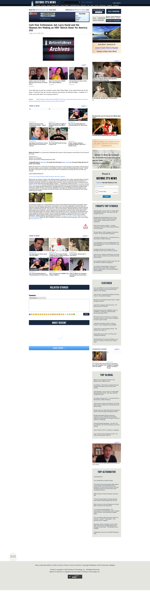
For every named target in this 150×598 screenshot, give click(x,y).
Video (92, 5)
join (37, 156)
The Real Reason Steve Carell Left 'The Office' (38, 254)
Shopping (109, 5)
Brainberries (32, 122)
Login (114, 3)
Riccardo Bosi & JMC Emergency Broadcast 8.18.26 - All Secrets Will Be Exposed (106, 233)
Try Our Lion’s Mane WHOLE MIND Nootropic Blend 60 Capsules (47, 176)
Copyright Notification (89, 565)
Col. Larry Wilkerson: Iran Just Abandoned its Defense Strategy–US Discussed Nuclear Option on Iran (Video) (106, 289)
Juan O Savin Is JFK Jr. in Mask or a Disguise (106, 430)
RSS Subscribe (103, 565)
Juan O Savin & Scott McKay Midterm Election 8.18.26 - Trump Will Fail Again (106, 295)
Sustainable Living (74, 5)
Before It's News (45, 2)
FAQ (54, 565)
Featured (37, 5)
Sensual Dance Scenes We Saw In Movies (104, 135)
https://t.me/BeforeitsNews (101, 163)
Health (48, 5)
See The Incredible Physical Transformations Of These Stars (78, 124)
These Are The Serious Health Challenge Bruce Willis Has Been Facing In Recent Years (59, 255)
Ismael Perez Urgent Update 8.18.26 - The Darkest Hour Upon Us (105, 329)
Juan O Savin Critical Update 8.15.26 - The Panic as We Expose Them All (106, 434)
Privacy (66, 565)
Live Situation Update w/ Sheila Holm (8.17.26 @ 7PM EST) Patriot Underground (106, 261)
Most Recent (103, 5)
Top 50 (96, 5)
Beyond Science (56, 5)
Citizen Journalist (67, 162)
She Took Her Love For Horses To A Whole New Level (106, 116)
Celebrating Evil (98, 476)
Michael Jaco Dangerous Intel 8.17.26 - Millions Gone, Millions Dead (104, 380)
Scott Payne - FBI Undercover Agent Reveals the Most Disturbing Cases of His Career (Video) (106, 386)
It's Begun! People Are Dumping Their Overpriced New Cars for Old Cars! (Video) (105, 250)
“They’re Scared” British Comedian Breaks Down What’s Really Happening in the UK (105, 499)
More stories (51, 19)
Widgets (112, 565)
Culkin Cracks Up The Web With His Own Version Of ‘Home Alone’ (105, 464)
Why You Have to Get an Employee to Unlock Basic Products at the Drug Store (106, 505)
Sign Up (118, 3)
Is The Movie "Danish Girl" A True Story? (104, 98)
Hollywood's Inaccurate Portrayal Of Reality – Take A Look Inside (37, 125)
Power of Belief (65, 5)
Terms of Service (75, 565)
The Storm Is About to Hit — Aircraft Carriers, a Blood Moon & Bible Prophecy (106, 238)
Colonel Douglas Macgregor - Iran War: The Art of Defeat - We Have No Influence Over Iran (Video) (107, 425)
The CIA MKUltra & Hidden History (103, 480)
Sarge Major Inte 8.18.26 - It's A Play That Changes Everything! (105, 334)
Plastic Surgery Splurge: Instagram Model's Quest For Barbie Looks (77, 144)
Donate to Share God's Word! (106, 51)
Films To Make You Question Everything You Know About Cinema (78, 275)
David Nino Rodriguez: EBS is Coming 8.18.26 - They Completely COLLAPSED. (105, 324)
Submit (107, 196)
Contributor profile (44, 19)
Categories (116, 5)
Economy (43, 5)
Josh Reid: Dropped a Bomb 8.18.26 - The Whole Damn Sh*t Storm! (105, 305)
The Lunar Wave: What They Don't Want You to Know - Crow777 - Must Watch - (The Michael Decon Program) (106, 519)
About (37, 565)
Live (88, 5)
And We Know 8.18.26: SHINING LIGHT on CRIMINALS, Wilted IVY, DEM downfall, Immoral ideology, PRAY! (106, 312)
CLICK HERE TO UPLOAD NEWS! (113, 20)
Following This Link (36, 218)
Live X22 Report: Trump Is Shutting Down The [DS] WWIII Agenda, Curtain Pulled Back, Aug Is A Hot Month (106, 244)
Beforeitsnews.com (42, 10)
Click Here (43, 162)
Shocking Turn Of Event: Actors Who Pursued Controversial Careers (38, 144)
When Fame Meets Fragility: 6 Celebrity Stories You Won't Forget (57, 125)
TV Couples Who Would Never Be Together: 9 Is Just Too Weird (99, 365)
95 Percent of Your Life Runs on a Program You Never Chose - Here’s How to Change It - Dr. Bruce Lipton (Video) (106, 318)
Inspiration (83, 5)
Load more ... (59, 348)
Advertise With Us (46, 565)
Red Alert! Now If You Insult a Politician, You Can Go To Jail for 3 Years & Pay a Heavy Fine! (106, 341)
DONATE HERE (99, 12)
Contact (60, 565)
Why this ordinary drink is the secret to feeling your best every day (104, 79)
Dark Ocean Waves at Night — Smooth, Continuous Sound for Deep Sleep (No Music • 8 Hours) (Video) (107, 227)
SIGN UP (99, 183)
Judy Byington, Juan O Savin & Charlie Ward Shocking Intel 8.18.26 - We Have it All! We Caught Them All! (106, 212)
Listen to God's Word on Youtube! (106, 48)
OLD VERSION (113, 11)
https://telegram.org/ (114, 158)
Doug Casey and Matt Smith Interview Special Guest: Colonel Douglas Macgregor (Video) (106, 410)
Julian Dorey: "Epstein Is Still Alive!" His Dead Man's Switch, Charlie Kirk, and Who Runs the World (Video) (106, 256)
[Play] (106, 33)
